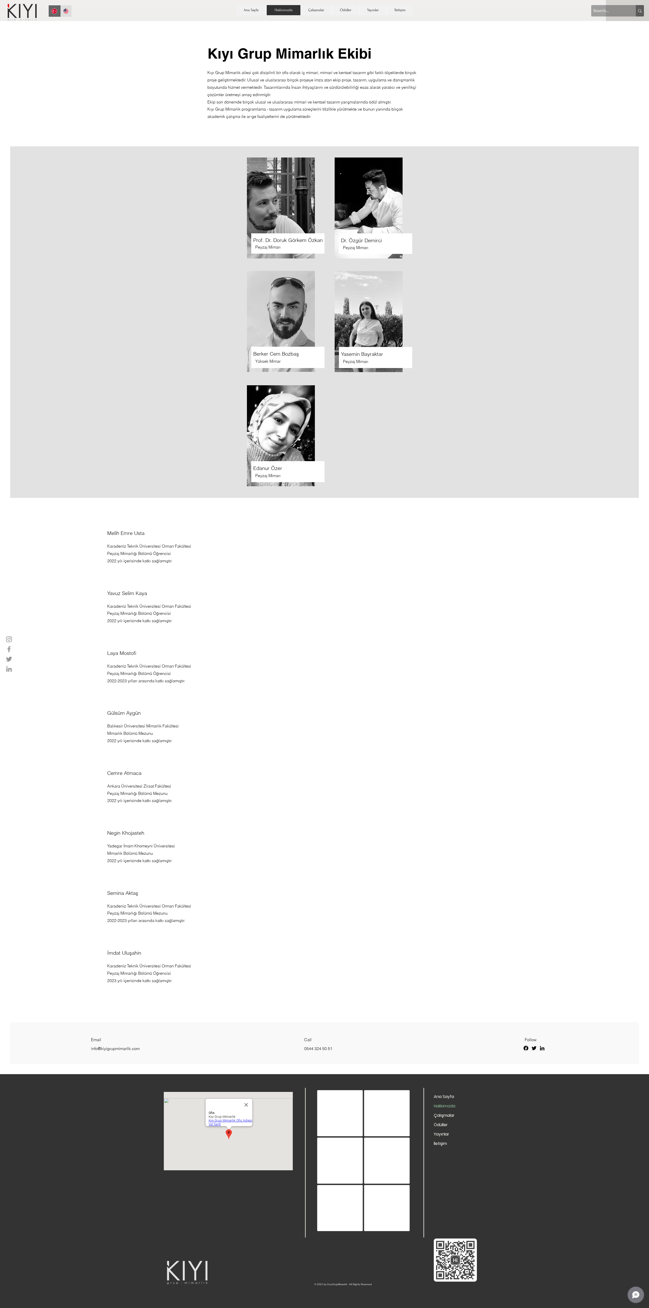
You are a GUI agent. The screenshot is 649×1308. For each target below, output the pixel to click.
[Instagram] (9, 639)
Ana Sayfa (444, 1097)
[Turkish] (54, 11)
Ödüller (441, 1125)
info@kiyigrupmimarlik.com (115, 1048)
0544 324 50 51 (318, 1048)
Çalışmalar (444, 1115)
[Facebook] (9, 649)
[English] (66, 11)
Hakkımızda (444, 1106)
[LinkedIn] (9, 669)
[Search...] (640, 10)
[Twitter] (9, 659)
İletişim (440, 1143)
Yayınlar (441, 1134)
